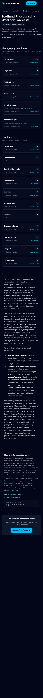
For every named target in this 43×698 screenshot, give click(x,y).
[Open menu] (39, 3)
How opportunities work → (13, 494)
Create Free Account (21, 530)
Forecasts (5, 11)
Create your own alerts (31, 11)
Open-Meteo (8, 481)
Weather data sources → (12, 497)
